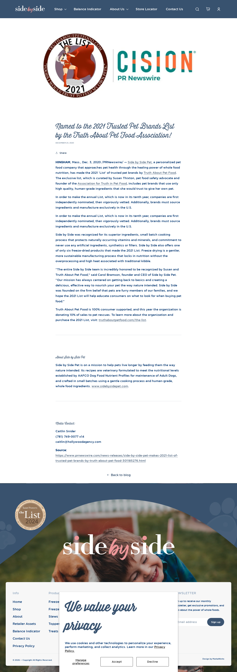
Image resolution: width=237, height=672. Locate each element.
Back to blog (121, 475)
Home (17, 602)
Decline (152, 662)
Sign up (215, 622)
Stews (53, 616)
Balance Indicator (26, 631)
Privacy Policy (24, 646)
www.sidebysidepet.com (110, 386)
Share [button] (63, 153)
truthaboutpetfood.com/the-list (122, 320)
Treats (53, 631)
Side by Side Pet (140, 162)
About (17, 616)
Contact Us (21, 638)
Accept (117, 662)
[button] (59, 9)
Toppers (55, 624)
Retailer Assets (24, 624)
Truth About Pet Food (160, 173)
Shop (17, 609)
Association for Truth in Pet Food (102, 183)
